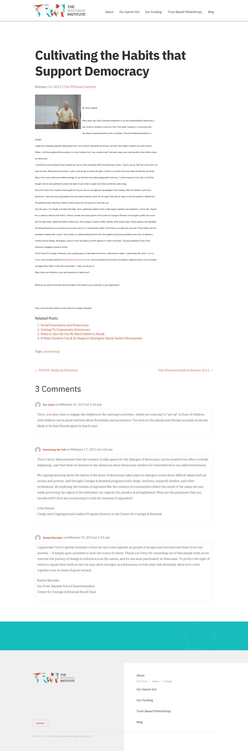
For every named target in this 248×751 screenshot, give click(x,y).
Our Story (141, 681)
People (168, 681)
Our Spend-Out (129, 12)
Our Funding (153, 12)
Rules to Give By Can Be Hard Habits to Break (72, 334)
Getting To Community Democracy (65, 330)
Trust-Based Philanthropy (185, 12)
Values (155, 681)
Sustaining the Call (54, 449)
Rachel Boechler (53, 537)
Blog (211, 12)
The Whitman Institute (80, 87)
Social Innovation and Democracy (65, 325)
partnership (51, 351)
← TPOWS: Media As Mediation (56, 370)
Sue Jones (49, 404)
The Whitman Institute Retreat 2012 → (185, 370)
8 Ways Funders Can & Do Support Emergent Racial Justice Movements (91, 338)
